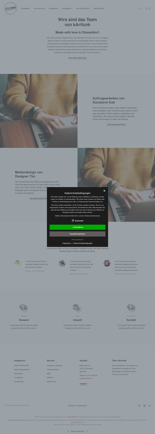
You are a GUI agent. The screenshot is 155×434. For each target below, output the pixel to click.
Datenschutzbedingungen (83, 243)
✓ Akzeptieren (77, 227)
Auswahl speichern (77, 234)
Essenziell (79, 221)
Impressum (67, 243)
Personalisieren (77, 240)
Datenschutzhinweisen (92, 216)
